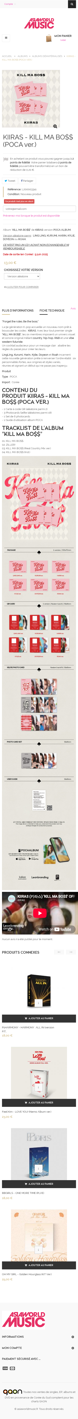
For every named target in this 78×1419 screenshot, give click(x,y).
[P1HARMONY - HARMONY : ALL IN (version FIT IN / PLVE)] (39, 990)
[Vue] (39, 1003)
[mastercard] (12, 1368)
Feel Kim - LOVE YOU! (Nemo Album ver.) (26, 1111)
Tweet (11, 180)
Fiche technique (52, 310)
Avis (73, 308)
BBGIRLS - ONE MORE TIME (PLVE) (23, 1192)
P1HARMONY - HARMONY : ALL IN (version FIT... (28, 1029)
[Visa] (5, 1368)
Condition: (14, 194)
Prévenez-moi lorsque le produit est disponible (31, 215)
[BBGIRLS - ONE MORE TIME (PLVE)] (39, 1155)
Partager (27, 180)
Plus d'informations (18, 310)
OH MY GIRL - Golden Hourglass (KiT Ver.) (27, 1274)
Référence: (14, 189)
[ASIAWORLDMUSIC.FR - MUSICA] (39, 23)
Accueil (7, 56)
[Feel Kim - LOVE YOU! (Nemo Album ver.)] (39, 1074)
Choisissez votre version (24, 270)
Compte (8, 4)
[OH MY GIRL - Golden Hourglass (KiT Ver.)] (39, 1237)
